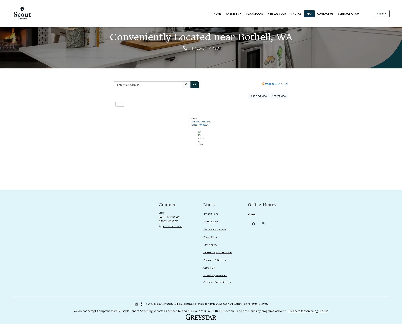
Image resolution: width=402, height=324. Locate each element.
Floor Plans (254, 13)
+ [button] (118, 104)
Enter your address (128, 84)
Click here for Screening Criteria (308, 311)
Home (217, 13)
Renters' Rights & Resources (218, 252)
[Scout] (201, 138)
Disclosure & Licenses (215, 260)
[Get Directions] (194, 84)
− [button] (122, 104)
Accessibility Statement (215, 275)
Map (309, 13)
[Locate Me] (186, 84)
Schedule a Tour (349, 13)
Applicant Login (211, 221)
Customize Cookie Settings (217, 282)
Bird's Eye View (259, 95)
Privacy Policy (210, 236)
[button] (382, 13)
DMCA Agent (210, 244)
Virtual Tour (277, 13)
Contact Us (325, 13)
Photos (296, 13)
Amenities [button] (232, 13)
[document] (201, 138)
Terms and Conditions (215, 229)
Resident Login (211, 213)
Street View (280, 95)
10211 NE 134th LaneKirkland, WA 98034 (200, 123)
